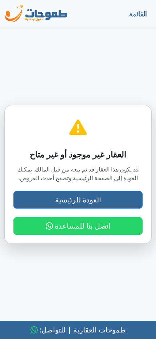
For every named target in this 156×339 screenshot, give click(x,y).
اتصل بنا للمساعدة (82, 226)
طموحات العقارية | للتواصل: (82, 330)
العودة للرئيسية (78, 200)
